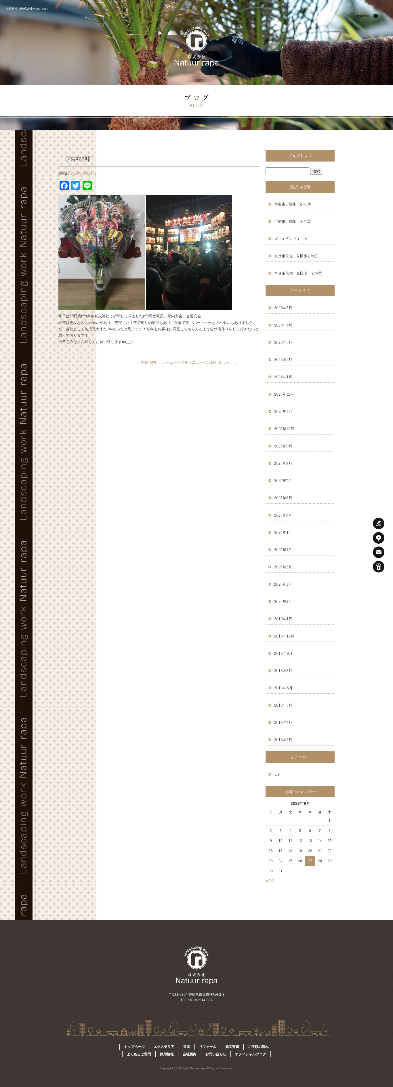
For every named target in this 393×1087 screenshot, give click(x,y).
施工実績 (232, 1047)
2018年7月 (283, 670)
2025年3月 (283, 549)
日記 (278, 774)
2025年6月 (283, 497)
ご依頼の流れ (258, 1047)
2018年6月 (283, 687)
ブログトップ (300, 156)
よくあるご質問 (139, 1054)
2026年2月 (283, 359)
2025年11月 (284, 411)
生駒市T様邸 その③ (292, 204)
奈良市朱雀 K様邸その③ (296, 256)
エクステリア (164, 1047)
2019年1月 (283, 618)
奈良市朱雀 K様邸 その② (298, 273)
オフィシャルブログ (250, 1054)
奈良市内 (146, 362)
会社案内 (190, 1054)
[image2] (101, 307)
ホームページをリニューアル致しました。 (200, 362)
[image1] (189, 307)
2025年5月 (283, 515)
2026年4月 (283, 325)
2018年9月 (283, 653)
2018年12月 (284, 636)
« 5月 (270, 881)
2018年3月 (283, 739)
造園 (186, 1047)
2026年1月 (283, 377)
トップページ (134, 1047)
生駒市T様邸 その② (294, 221)
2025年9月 (283, 446)
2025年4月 (283, 532)
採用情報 (167, 1054)
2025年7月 (283, 480)
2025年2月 (283, 567)
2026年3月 (283, 342)
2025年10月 (284, 428)
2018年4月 (283, 722)
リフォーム (207, 1047)
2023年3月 (283, 601)
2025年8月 (283, 463)
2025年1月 (283, 584)
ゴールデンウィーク (291, 238)
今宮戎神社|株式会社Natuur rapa (27, 8)
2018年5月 (283, 705)
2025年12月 (284, 394)
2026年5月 (283, 307)
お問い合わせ (215, 1054)
